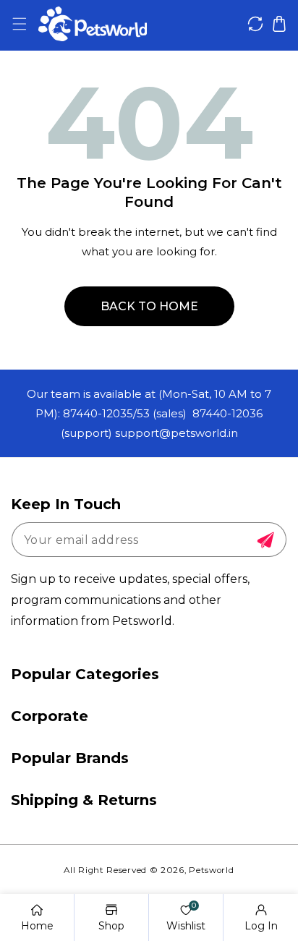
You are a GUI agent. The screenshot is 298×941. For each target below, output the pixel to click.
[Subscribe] (265, 540)
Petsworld (211, 870)
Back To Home (149, 306)
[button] (19, 24)
